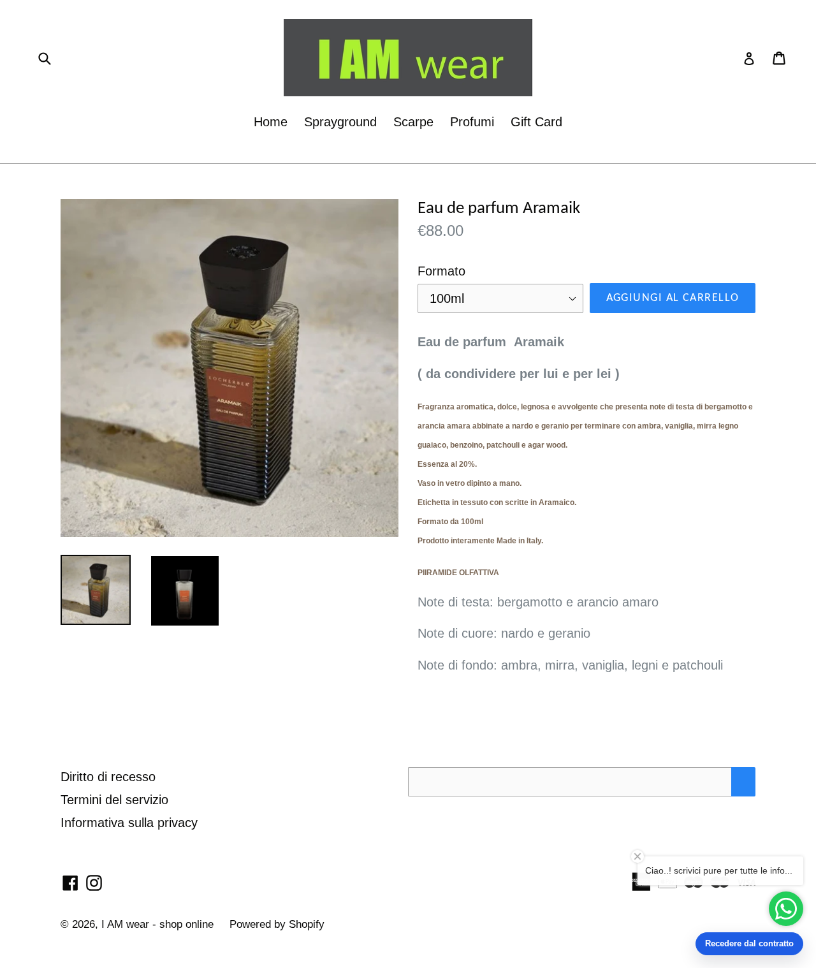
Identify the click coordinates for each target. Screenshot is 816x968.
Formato (441, 271)
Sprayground (340, 122)
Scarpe (413, 122)
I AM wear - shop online (159, 924)
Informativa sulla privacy (129, 823)
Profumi (472, 122)
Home (271, 122)
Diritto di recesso (108, 777)
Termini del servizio (114, 800)
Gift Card (536, 122)
